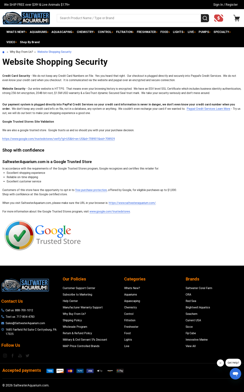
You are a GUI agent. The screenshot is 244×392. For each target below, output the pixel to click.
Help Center (70, 301)
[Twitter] (27, 355)
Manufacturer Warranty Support (83, 307)
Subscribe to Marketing (77, 294)
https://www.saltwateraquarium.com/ (132, 203)
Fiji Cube (191, 333)
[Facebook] (12, 355)
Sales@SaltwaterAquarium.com (25, 323)
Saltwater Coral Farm (199, 288)
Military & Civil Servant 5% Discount (85, 339)
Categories (135, 279)
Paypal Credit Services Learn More (208, 108)
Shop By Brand (30, 42)
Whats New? (15, 32)
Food (164, 32)
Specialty (221, 32)
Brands (192, 279)
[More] (26, 32)
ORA (188, 294)
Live (191, 32)
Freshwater (146, 32)
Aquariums (38, 32)
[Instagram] (5, 355)
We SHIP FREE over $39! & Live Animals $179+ (37, 4)
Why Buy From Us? (74, 314)
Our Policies (74, 279)
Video (10, 42)
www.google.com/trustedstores (109, 211)
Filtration (124, 32)
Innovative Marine (197, 339)
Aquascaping (61, 32)
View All (191, 346)
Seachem (191, 314)
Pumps (204, 32)
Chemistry (85, 32)
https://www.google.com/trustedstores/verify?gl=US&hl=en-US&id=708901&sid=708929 (58, 139)
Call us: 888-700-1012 (19, 310)
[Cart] (237, 18)
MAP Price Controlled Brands (81, 346)
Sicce (189, 326)
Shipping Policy (72, 320)
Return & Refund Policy (77, 333)
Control (104, 32)
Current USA (193, 320)
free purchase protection (91, 190)
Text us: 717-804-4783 (20, 316)
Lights (178, 32)
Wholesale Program (75, 326)
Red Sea (191, 301)
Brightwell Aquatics (198, 307)
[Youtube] (20, 355)
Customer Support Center (79, 288)
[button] (219, 18)
